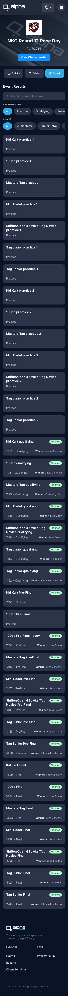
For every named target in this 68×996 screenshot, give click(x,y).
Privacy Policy (46, 955)
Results (11, 962)
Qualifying (42, 111)
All (7, 111)
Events (10, 955)
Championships (16, 969)
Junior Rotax (49, 126)
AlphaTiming (22, 986)
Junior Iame (25, 126)
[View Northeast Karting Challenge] (34, 27)
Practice (22, 111)
